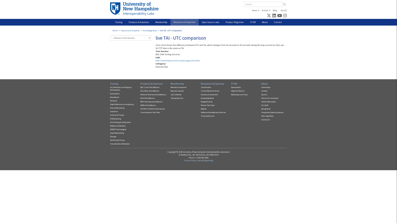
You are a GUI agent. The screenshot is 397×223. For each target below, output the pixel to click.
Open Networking (117, 133)
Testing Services (177, 98)
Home (115, 30)
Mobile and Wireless (117, 126)
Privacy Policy (190, 160)
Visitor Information (268, 102)
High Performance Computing (122, 104)
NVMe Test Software (148, 105)
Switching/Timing (117, 140)
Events (265, 10)
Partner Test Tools (207, 105)
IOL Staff (264, 105)
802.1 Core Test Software (149, 87)
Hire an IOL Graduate (269, 98)
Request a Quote (177, 91)
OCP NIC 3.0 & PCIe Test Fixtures (152, 109)
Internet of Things (117, 115)
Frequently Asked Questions (272, 112)
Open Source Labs (210, 22)
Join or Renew (176, 94)
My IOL (284, 10)
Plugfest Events (207, 102)
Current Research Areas (210, 91)
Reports (204, 109)
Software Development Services (213, 112)
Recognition (266, 109)
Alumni (264, 94)
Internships (265, 87)
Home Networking (117, 108)
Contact (278, 22)
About (265, 22)
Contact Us (265, 119)
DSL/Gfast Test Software (149, 91)
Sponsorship (236, 87)
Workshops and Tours (239, 94)
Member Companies (178, 87)
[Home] (135, 8)
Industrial (114, 111)
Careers (264, 91)
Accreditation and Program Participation (121, 88)
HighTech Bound (237, 91)
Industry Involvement (209, 94)
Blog (275, 10)
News (254, 10)
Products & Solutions (139, 22)
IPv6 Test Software (147, 98)
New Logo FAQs (267, 116)
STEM (253, 22)
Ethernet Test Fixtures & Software (153, 94)
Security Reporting (205, 160)
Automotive (114, 93)
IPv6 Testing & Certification (120, 122)
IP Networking (115, 119)
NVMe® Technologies (118, 129)
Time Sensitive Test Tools (150, 112)
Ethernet (113, 101)
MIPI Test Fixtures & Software (151, 102)
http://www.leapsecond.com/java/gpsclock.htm (178, 60)
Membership (161, 22)
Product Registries (235, 22)
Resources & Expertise (185, 22)
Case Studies (206, 87)
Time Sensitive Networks (119, 144)
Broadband (114, 97)
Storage (113, 136)
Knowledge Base (150, 30)
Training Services (207, 116)
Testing (119, 22)
